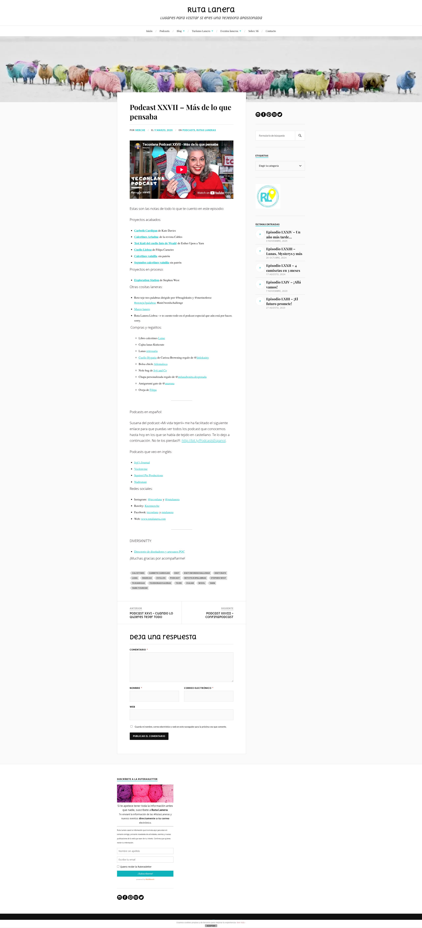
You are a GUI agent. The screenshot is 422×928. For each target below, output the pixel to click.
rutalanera (167, 512)
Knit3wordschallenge (197, 573)
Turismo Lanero (201, 31)
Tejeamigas (138, 583)
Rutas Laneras (206, 130)
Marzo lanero (142, 309)
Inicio (149, 31)
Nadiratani (140, 482)
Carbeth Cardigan (159, 573)
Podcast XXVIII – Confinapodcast (219, 615)
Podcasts (164, 31)
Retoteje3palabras (195, 578)
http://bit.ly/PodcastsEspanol (204, 440)
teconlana (152, 512)
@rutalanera (172, 499)
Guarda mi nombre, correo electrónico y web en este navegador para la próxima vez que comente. (180, 726)
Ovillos (161, 578)
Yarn (212, 583)
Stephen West (218, 578)
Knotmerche (152, 506)
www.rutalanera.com (153, 519)
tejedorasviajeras (160, 583)
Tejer (179, 583)
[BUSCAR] (300, 136)
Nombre (136, 688)
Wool (201, 583)
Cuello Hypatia (148, 357)
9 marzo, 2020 (163, 130)
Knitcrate (220, 573)
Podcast (175, 578)
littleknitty (203, 357)
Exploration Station (146, 280)
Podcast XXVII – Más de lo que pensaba (180, 111)
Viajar (190, 583)
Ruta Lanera (211, 10)
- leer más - (241, 922)
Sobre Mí (253, 31)
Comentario (139, 649)
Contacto (271, 31)
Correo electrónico (198, 688)
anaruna (169, 383)
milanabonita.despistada (192, 377)
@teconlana (155, 499)
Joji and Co (160, 370)
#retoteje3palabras (145, 303)
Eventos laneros (229, 31)
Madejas (147, 578)
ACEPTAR (211, 926)
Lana (135, 578)
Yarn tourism (140, 588)
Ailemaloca (160, 364)
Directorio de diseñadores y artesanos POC (159, 551)
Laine (161, 338)
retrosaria (152, 351)
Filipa (153, 390)
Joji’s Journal (142, 462)
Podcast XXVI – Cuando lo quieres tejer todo (151, 615)
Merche (140, 130)
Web (132, 707)
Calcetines (138, 573)
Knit (177, 573)
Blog (179, 31)
